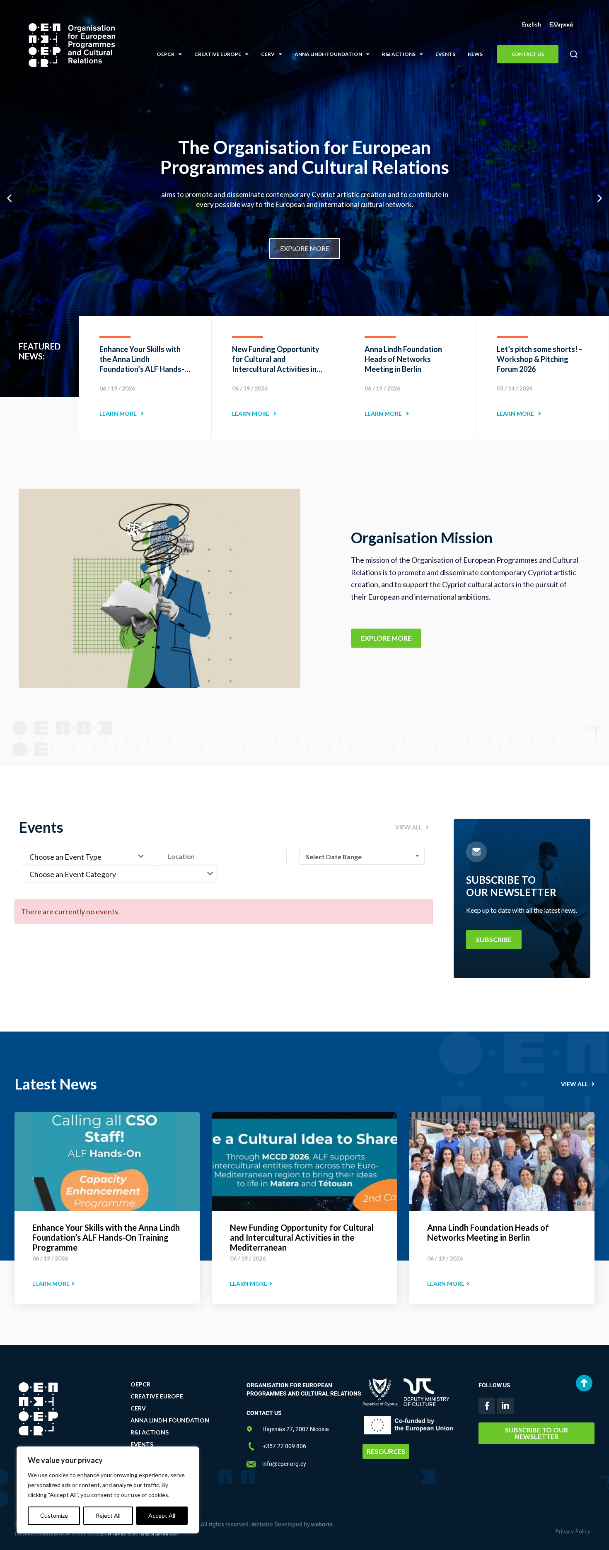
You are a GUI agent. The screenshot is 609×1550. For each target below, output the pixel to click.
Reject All (108, 1515)
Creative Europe (217, 54)
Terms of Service (153, 1534)
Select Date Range (334, 857)
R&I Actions (399, 54)
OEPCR (165, 54)
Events (445, 54)
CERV (268, 54)
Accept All (161, 1515)
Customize (54, 1515)
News (475, 54)
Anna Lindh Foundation (328, 54)
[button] (573, 54)
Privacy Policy (119, 1534)
